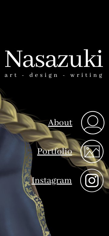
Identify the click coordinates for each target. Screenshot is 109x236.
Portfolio (54, 151)
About (60, 123)
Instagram (51, 180)
